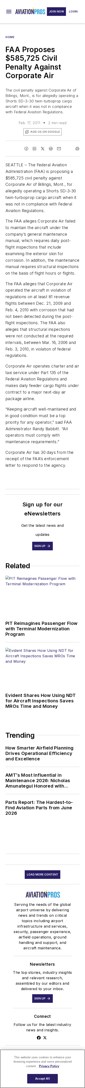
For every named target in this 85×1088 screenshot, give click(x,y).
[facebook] (26, 148)
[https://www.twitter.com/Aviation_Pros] (45, 1037)
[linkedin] (34, 148)
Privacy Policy (49, 1066)
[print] (77, 148)
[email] (59, 148)
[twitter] (42, 148)
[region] (42, 1068)
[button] (8, 11)
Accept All (42, 1078)
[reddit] (51, 148)
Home (9, 37)
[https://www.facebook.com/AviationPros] (38, 1037)
